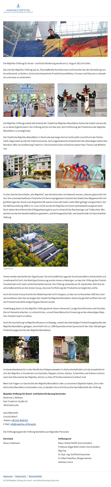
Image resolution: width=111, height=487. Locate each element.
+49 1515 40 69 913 (19, 420)
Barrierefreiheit (35, 476)
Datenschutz (20, 476)
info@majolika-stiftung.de (23, 424)
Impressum (8, 476)
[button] (55, 39)
